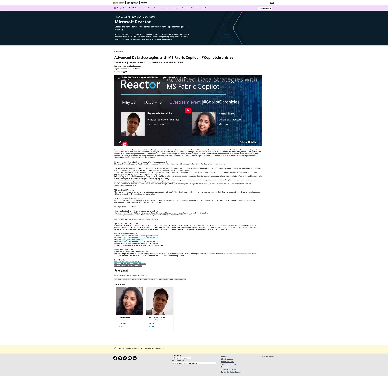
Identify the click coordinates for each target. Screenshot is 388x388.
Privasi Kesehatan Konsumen (232, 372)
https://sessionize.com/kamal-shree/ (128, 266)
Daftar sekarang (265, 8)
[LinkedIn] (135, 358)
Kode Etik (224, 367)
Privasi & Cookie (227, 362)
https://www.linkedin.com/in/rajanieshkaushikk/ (140, 236)
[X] (125, 358)
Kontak (224, 356)
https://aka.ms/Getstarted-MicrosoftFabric (130, 275)
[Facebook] (115, 358)
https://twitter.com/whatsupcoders (127, 262)
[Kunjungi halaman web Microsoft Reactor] (132, 2)
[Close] (385, 8)
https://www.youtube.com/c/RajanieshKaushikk (140, 237)
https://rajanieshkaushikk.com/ (131, 239)
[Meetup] (120, 358)
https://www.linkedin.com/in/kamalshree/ (130, 264)
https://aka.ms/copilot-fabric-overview (143, 219)
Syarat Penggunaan (228, 364)
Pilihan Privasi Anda (232, 369)
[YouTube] (130, 358)
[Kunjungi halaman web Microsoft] (119, 2)
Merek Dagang (227, 359)
